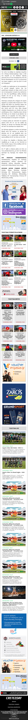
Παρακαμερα (20, 310)
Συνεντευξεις (7, 310)
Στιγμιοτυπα (14, 54)
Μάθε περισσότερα (14, 718)
